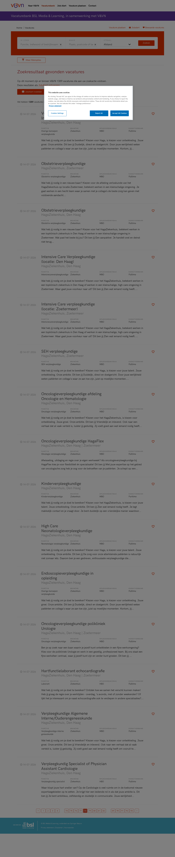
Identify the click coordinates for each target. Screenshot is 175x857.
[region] (88, 103)
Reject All (99, 113)
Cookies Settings (57, 113)
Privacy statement (55, 106)
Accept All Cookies (119, 113)
